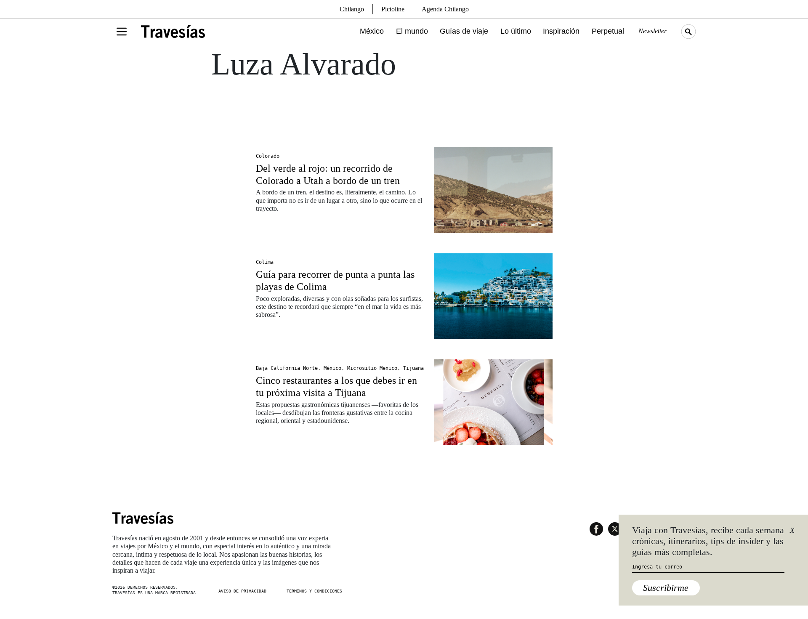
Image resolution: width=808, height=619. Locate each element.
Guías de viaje (464, 31)
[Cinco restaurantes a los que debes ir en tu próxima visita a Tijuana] (493, 402)
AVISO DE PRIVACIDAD (242, 591)
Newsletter (652, 31)
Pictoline (392, 9)
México (372, 31)
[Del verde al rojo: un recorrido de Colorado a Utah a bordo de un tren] (493, 190)
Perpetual (608, 31)
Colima (265, 262)
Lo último (515, 31)
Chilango (352, 9)
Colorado (267, 156)
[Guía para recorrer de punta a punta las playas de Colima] (493, 296)
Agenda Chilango (445, 9)
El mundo (412, 31)
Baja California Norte (287, 368)
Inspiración (561, 31)
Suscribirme (665, 587)
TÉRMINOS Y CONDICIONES (314, 591)
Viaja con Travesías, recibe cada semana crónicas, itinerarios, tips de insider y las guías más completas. (708, 541)
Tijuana (413, 368)
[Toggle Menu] (121, 31)
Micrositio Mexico (372, 368)
